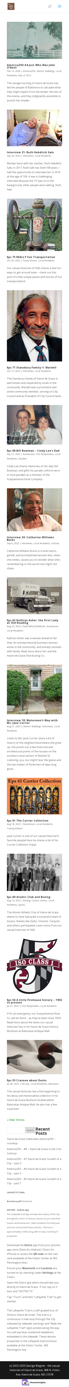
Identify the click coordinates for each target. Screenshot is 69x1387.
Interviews (28, 155)
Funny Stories (30, 260)
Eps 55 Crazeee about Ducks (27, 1080)
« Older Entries (16, 1120)
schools (55, 543)
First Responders (44, 454)
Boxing (26, 900)
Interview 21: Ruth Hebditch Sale (30, 152)
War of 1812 (24, 75)
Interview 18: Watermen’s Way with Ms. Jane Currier (32, 722)
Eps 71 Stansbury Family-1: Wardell (31, 367)
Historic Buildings (45, 71)
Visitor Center (40, 1258)
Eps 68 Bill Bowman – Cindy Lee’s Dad (33, 450)
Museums (53, 1083)
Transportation (14, 828)
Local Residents (43, 155)
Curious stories (39, 900)
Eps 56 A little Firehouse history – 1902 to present (34, 1001)
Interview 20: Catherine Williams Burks (30, 539)
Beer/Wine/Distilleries (34, 626)
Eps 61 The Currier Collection (27, 820)
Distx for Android (30, 1249)
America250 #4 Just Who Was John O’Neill (31, 66)
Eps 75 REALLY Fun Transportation (31, 257)
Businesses (29, 454)
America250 (29, 71)
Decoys (25, 1083)
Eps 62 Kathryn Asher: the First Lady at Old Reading (32, 621)
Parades (22, 458)
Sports (21, 904)
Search (30, 1130)
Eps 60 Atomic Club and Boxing (29, 897)
